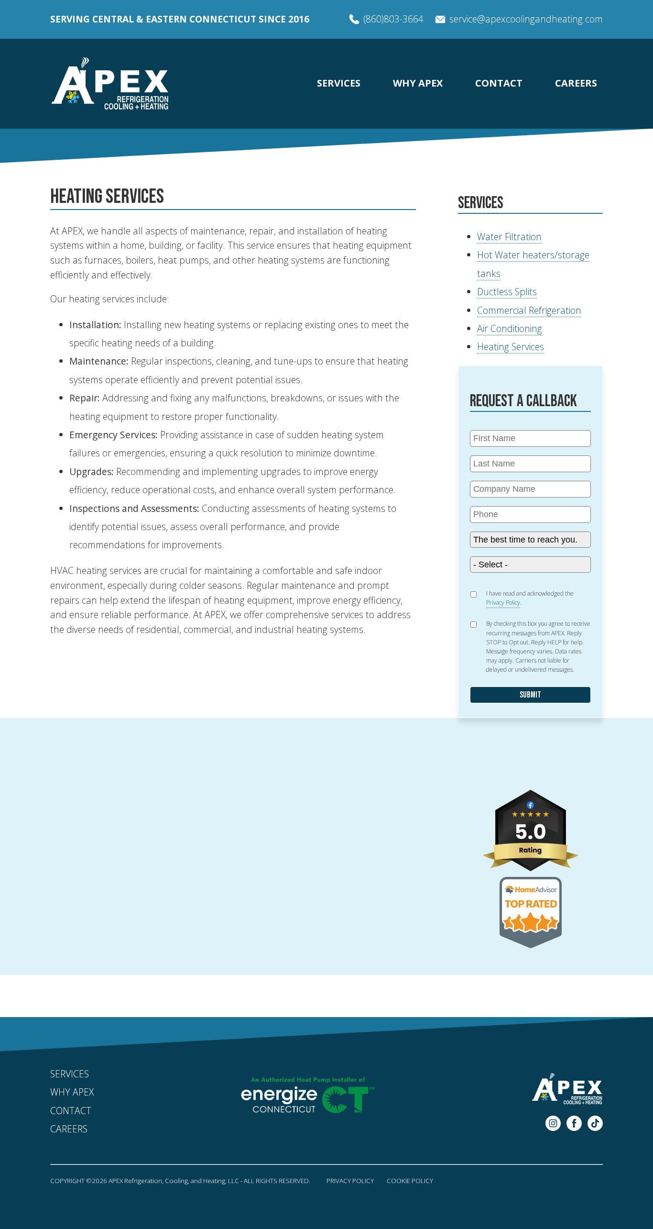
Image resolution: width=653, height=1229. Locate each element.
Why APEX (418, 83)
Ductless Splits (507, 291)
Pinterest (595, 1123)
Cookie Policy (410, 1180)
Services (338, 83)
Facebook (574, 1123)
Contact (498, 83)
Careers (576, 83)
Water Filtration (509, 236)
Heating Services (510, 346)
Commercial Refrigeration (529, 310)
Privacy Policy (350, 1180)
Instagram (553, 1123)
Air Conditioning (509, 328)
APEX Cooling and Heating (110, 84)
